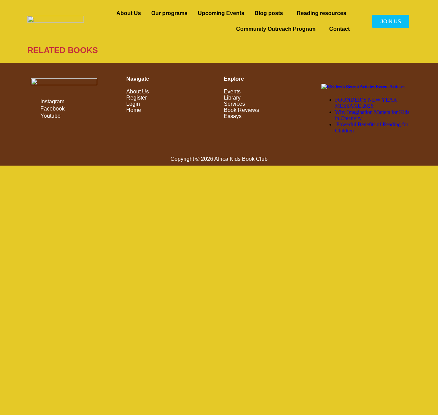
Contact (339, 29)
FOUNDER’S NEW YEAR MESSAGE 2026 (366, 103)
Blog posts (269, 13)
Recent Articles (390, 86)
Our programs (169, 13)
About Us (128, 13)
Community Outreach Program (275, 29)
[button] (270, 13)
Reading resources (321, 13)
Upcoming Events (221, 13)
